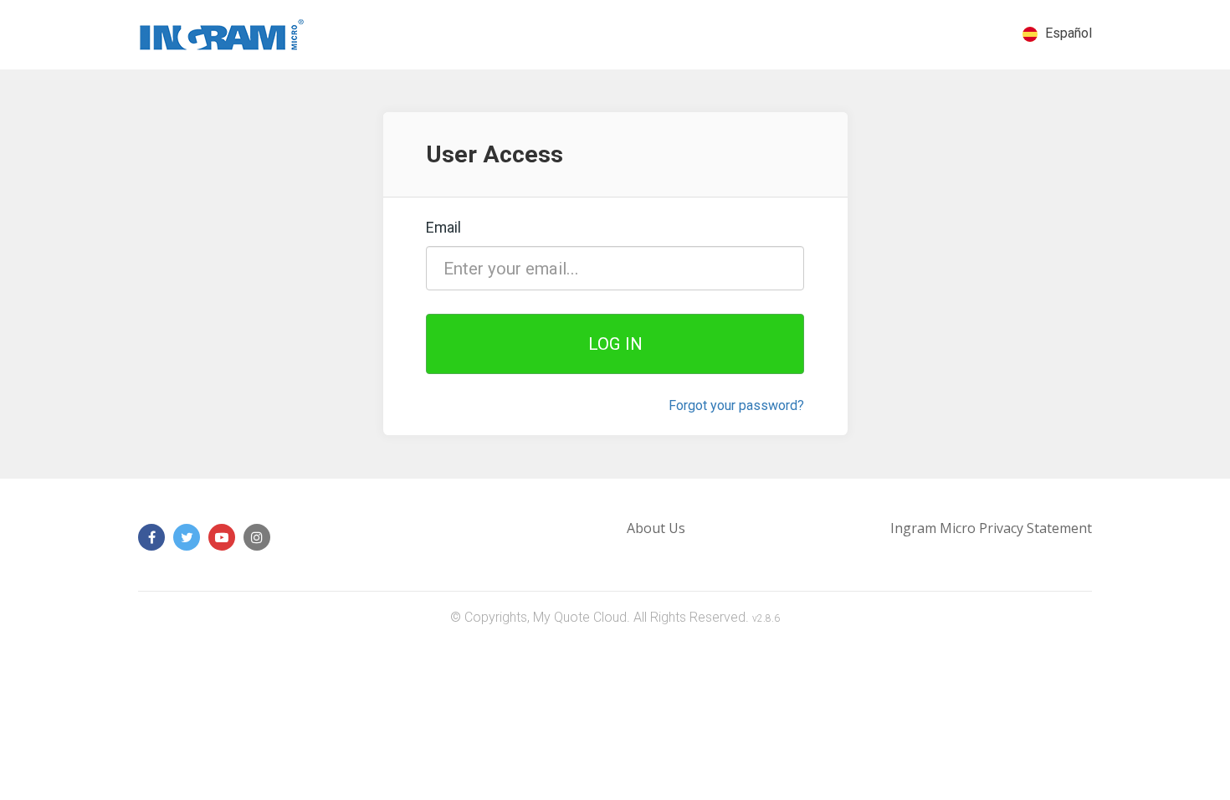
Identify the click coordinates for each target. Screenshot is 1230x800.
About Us (656, 529)
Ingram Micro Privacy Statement (991, 529)
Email (443, 227)
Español (1067, 33)
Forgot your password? (736, 405)
